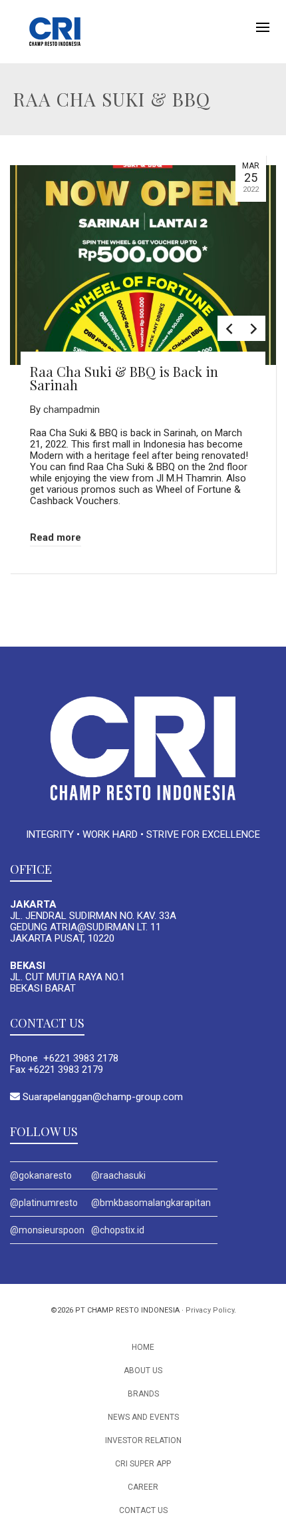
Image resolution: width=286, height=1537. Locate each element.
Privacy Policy (210, 1310)
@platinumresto (44, 1202)
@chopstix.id (117, 1230)
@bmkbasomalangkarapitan (151, 1202)
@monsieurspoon (47, 1230)
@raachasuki (118, 1175)
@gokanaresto (41, 1175)
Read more (55, 537)
